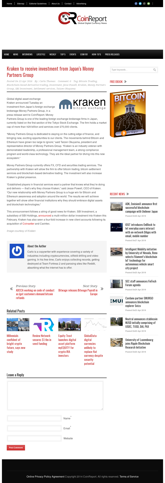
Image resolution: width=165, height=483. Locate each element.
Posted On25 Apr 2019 (135, 272)
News (15, 54)
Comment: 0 (64, 81)
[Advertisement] (82, 36)
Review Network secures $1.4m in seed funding (42, 339)
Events (73, 54)
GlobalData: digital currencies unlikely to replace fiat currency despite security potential (93, 349)
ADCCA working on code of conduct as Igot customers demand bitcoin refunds (35, 294)
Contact (68, 3)
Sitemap (20, 3)
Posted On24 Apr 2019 (135, 289)
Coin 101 (84, 54)
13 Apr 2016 (25, 81)
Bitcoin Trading (88, 81)
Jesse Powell (70, 85)
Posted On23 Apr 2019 (135, 310)
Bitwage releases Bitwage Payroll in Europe (77, 292)
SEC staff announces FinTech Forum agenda (140, 283)
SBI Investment (23, 88)
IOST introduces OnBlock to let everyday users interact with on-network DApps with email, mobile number (140, 230)
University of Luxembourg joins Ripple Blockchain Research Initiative (139, 343)
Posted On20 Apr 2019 (135, 331)
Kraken (82, 85)
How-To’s (96, 54)
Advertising (81, 3)
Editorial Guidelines (38, 3)
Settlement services (44, 88)
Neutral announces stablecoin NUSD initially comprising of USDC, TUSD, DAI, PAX (141, 323)
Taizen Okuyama (66, 88)
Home (9, 3)
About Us (56, 3)
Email (66, 428)
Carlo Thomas (47, 81)
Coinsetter (28, 223)
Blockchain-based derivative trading (27, 85)
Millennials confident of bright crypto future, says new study (16, 343)
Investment (55, 85)
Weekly (52, 54)
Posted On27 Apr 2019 (135, 240)
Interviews (27, 54)
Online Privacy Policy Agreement (45, 476)
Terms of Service (129, 476)
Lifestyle (41, 54)
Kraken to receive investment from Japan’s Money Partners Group (50, 71)
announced (44, 215)
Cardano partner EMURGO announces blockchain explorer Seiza (139, 302)
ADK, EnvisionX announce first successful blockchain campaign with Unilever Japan (141, 207)
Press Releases (112, 54)
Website (68, 438)
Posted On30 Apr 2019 (135, 215)
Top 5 (62, 54)
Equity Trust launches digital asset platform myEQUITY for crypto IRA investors (67, 345)
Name (66, 418)
